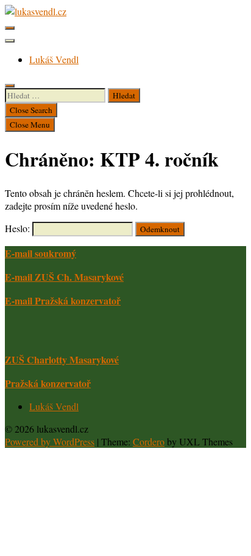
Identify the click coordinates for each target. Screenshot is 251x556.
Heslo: (18, 228)
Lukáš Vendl (54, 59)
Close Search (31, 110)
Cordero (148, 441)
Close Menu (30, 124)
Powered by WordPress (49, 441)
